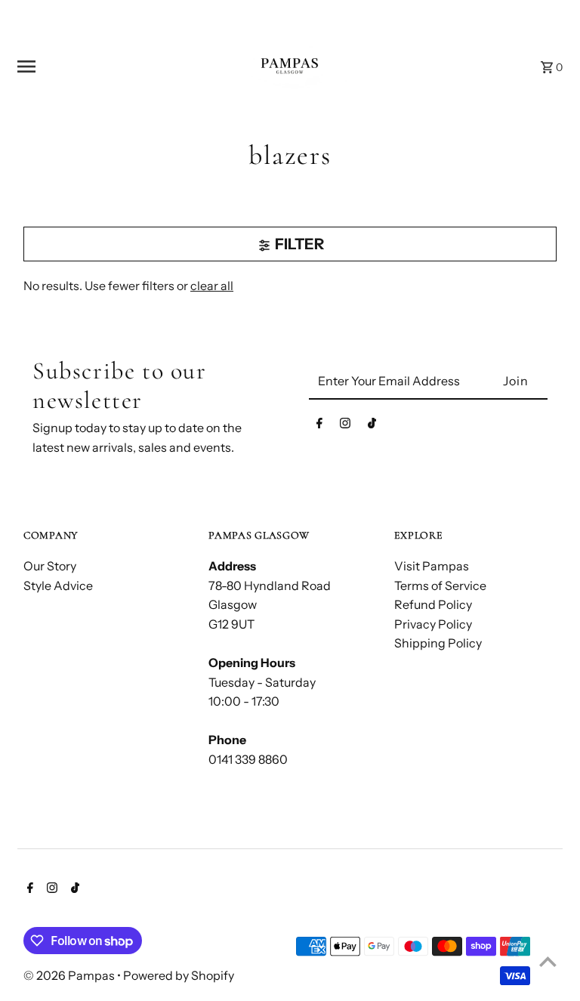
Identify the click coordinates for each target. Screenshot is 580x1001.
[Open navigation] (109, 66)
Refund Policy (433, 604)
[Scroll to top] (548, 961)
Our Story (49, 565)
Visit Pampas (431, 565)
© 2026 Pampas (70, 975)
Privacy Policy (433, 624)
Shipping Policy (438, 642)
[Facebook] (319, 426)
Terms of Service (440, 585)
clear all (211, 285)
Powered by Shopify (178, 975)
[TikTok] (372, 426)
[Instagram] (345, 426)
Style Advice (58, 585)
